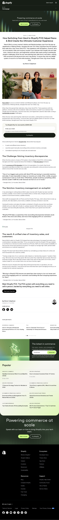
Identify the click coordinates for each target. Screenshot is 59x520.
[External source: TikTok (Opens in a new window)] (18, 512)
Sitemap (34, 508)
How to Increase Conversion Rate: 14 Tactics (42, 374)
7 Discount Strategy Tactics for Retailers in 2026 (14, 386)
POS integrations (38, 162)
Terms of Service (7, 508)
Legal (16, 508)
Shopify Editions (25, 458)
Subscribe (51, 352)
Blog (22, 479)
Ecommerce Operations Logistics (39, 383)
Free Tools (24, 492)
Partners (41, 464)
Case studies (31, 35)
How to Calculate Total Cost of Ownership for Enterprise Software (36, 328)
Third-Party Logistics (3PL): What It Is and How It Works (43, 386)
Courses (23, 489)
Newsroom (24, 467)
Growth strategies (35, 371)
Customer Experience (8, 403)
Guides (23, 486)
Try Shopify (35, 24)
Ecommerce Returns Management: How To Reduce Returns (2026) (14, 396)
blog (25, 35)
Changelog (24, 495)
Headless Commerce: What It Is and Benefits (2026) (14, 374)
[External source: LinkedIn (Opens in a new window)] (11, 309)
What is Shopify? (25, 455)
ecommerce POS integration (14, 165)
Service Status (43, 489)
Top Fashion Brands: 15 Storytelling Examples (15, 406)
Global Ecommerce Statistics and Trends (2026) (41, 396)
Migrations (53, 325)
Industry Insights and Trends (38, 393)
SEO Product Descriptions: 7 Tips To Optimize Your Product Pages (42, 406)
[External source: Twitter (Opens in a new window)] (7, 309)
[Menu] (56, 3)
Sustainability (24, 470)
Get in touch (49, 2)
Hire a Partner (43, 486)
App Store (42, 461)
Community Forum (44, 482)
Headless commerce (7, 371)
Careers (23, 461)
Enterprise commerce (8, 325)
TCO (27, 325)
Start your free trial (9, 291)
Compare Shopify (26, 482)
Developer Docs (43, 455)
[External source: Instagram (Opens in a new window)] (14, 512)
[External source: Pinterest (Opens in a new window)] (25, 512)
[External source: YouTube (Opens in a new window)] (11, 512)
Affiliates (41, 467)
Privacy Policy (25, 508)
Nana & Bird (5, 103)
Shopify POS (22, 141)
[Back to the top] (4, 452)
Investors (23, 464)
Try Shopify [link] (29, 135)
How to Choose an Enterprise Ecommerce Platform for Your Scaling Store (13, 329)
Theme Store (43, 458)
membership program (8, 113)
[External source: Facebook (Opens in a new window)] (3, 309)
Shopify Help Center (45, 479)
